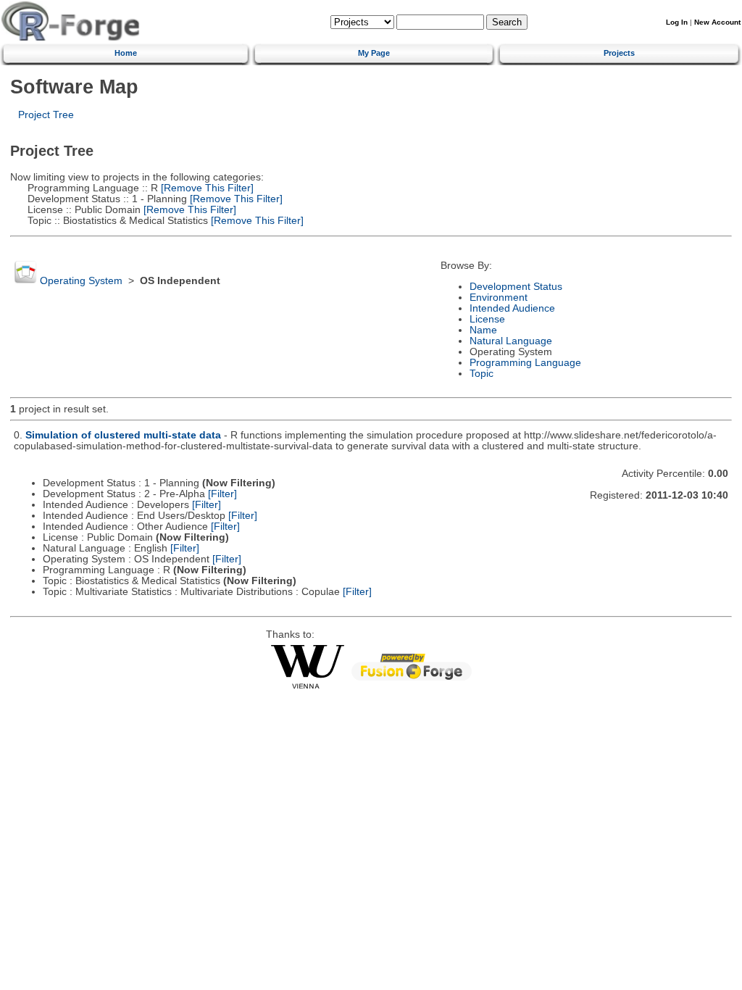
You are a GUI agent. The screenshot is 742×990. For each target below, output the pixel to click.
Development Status (516, 286)
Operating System (81, 280)
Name (483, 330)
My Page (374, 53)
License (487, 319)
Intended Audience (512, 308)
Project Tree (46, 114)
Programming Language (525, 362)
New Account (717, 22)
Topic (481, 373)
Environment (499, 297)
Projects (619, 53)
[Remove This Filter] (206, 188)
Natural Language (511, 341)
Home (125, 53)
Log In (677, 22)
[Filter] (222, 493)
